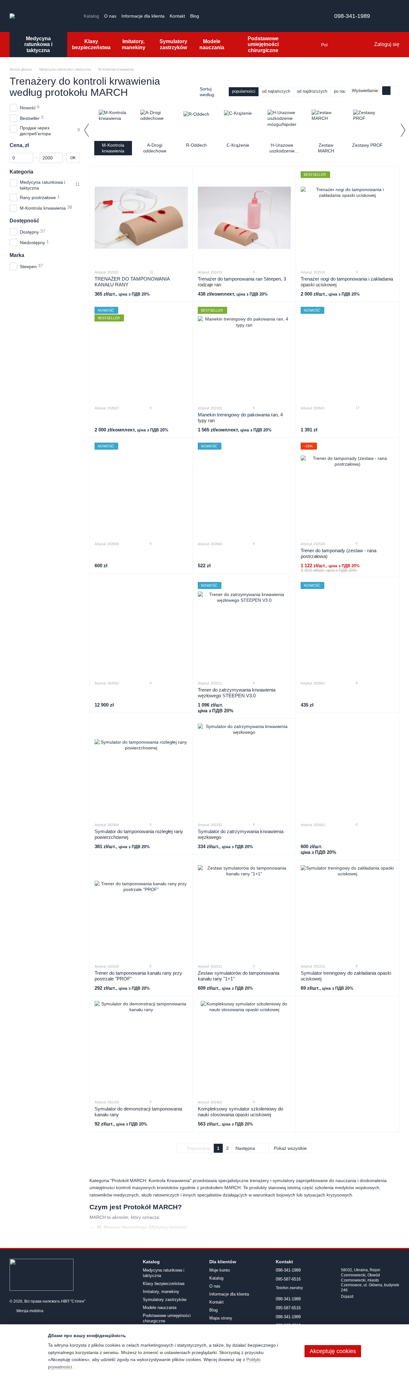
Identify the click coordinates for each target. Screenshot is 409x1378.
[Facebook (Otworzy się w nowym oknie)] (215, 16)
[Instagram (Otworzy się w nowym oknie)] (208, 16)
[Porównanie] (343, 45)
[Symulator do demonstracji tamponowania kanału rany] (141, 1047)
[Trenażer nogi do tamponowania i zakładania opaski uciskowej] (347, 218)
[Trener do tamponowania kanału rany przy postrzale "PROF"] (141, 911)
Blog (194, 16)
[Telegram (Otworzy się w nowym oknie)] (231, 16)
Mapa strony (220, 1318)
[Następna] (402, 130)
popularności (243, 91)
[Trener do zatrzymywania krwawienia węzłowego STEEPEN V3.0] (244, 628)
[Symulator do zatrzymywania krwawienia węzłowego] (244, 770)
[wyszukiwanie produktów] (308, 45)
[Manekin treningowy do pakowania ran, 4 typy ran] (244, 353)
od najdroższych (312, 91)
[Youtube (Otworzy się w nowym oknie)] (223, 16)
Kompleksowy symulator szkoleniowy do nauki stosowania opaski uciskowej (240, 1111)
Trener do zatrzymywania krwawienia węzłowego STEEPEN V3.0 (236, 692)
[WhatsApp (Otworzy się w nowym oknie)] (246, 16)
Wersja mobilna (29, 1311)
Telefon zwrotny (289, 1288)
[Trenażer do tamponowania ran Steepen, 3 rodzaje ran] (244, 218)
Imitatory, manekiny (133, 44)
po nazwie (343, 91)
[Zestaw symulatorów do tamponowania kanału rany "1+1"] (244, 911)
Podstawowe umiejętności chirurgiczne (263, 44)
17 (357, 408)
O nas (110, 16)
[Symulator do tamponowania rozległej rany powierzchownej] (141, 770)
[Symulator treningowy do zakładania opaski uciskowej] (347, 911)
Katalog (91, 16)
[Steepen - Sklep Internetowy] (41, 1274)
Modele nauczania (211, 44)
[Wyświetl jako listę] (395, 90)
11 (151, 272)
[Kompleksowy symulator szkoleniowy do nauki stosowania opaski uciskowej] (244, 1047)
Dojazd (347, 1296)
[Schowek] (355, 45)
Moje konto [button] (219, 1270)
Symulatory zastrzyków (173, 44)
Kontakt (177, 16)
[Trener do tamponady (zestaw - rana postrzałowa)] (347, 489)
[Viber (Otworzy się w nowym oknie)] (238, 16)
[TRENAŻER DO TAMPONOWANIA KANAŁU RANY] (141, 218)
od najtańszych (276, 91)
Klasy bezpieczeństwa (91, 44)
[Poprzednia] (86, 130)
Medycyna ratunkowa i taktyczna (38, 44)
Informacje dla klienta (143, 16)
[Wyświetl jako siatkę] (386, 90)
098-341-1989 (352, 16)
